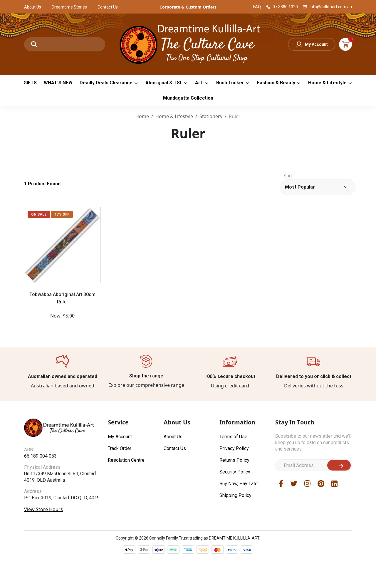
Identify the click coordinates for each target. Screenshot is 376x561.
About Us (32, 7)
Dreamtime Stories (69, 7)
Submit (339, 465)
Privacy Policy (234, 448)
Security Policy (234, 472)
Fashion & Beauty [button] (276, 82)
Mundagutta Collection (188, 98)
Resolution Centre (126, 460)
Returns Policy (234, 460)
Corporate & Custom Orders (188, 7)
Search (34, 44)
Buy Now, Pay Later (239, 483)
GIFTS (30, 82)
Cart (345, 44)
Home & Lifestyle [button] (327, 82)
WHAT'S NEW (58, 82)
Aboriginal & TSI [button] (163, 82)
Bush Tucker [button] (230, 82)
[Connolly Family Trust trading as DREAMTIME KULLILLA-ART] (188, 43)
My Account (316, 44)
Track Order (119, 448)
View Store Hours (43, 509)
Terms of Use (233, 436)
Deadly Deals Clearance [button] (106, 82)
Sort (287, 176)
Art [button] (199, 82)
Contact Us (108, 7)
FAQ (257, 6)
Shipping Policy (235, 495)
